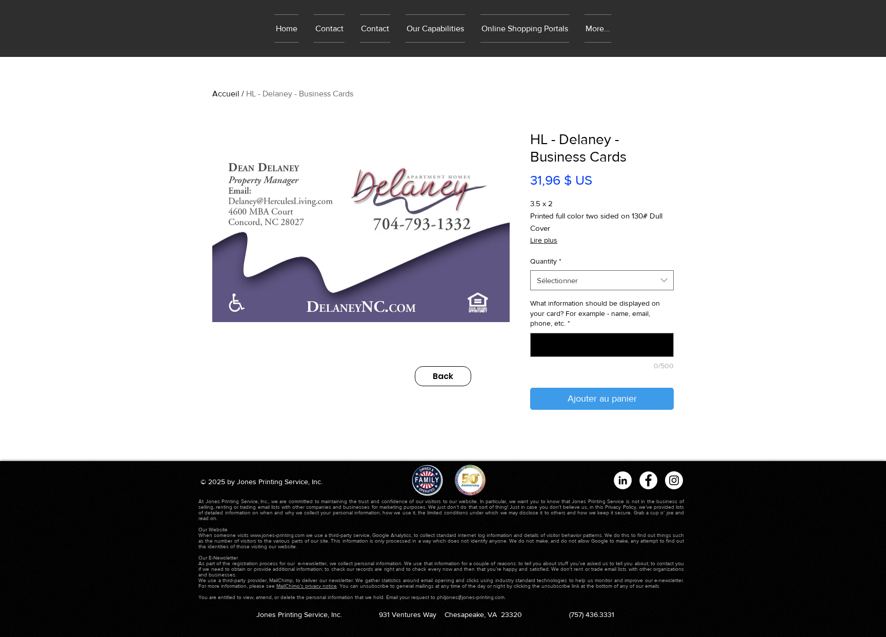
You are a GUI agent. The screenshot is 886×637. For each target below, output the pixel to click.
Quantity (545, 261)
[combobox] (602, 280)
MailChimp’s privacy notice (306, 586)
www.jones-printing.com (277, 535)
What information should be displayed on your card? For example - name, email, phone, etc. (595, 313)
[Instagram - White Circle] (674, 480)
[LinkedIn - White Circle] (623, 480)
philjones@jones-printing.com (471, 597)
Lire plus (543, 240)
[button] (525, 28)
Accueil (225, 93)
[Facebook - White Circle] (648, 480)
